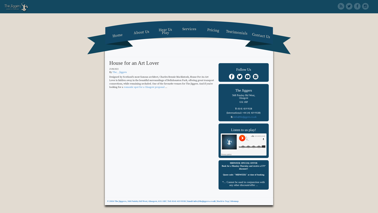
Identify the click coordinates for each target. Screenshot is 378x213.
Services (189, 29)
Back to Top (223, 201)
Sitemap (234, 201)
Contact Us (261, 35)
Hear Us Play (165, 31)
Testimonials (237, 32)
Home (117, 35)
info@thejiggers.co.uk (244, 117)
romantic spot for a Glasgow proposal (144, 87)
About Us (141, 32)
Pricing (213, 30)
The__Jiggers (120, 72)
